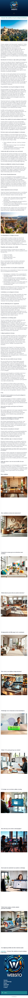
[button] (14, 13)
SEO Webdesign (7, 981)
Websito (5, 980)
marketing (3, 951)
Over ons (6, 986)
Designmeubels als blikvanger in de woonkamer (12, 632)
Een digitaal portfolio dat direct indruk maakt (12, 947)
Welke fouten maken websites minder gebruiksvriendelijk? (10, 908)
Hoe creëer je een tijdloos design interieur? (11, 671)
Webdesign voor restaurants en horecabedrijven (12, 710)
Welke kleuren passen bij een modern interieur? (12, 592)
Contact (5, 987)
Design (5, 983)
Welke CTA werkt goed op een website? (10, 750)
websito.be (14, 996)
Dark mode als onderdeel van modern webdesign (13, 867)
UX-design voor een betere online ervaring (11, 789)
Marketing (6, 984)
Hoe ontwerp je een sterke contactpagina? (11, 828)
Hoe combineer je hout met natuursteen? (11, 513)
